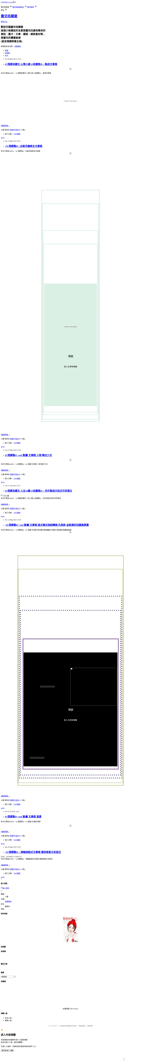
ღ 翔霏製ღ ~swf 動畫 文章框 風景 (23, 816)
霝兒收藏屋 (9, 16)
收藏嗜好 (17, 46)
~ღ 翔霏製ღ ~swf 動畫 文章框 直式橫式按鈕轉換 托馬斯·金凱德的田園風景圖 (47, 525)
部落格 (7, 53)
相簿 (6, 50)
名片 (6, 55)
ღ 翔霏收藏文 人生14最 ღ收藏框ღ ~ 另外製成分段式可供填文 (38, 490)
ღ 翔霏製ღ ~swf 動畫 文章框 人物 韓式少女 (28, 455)
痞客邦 (12, 130)
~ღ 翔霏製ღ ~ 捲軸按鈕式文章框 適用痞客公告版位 (33, 852)
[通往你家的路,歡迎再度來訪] (70, 942)
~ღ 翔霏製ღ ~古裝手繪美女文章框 (23, 146)
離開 (12, 1050)
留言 (17, 130)
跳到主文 (4, 22)
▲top (3, 137)
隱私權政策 (82, 1026)
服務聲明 (90, 1026)
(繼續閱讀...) (5, 126)
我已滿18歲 (5, 1050)
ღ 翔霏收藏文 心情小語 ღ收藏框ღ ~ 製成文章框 (31, 64)
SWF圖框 (17, 134)
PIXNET (55, 1026)
